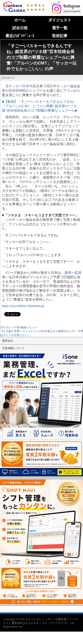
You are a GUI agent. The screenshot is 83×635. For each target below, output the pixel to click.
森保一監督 (73, 272)
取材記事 (59, 36)
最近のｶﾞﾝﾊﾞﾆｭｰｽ (20, 36)
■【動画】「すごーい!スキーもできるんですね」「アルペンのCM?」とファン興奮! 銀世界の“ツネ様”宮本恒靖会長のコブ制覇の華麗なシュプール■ (39, 106)
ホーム (20, 20)
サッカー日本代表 (22, 86)
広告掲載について (13, 348)
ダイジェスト (59, 20)
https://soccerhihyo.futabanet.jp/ (23, 306)
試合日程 (20, 28)
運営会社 (7, 340)
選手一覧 (59, 28)
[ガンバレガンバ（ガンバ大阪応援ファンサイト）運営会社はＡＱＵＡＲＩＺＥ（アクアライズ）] (24, 2)
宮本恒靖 (15, 90)
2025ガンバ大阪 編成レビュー (18, 327)
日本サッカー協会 (63, 86)
